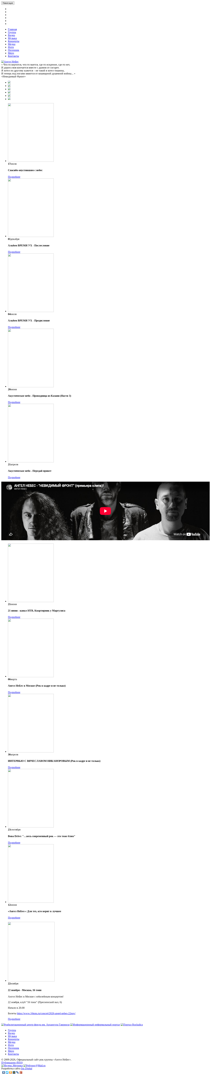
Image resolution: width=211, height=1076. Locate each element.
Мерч (11, 53)
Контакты (13, 56)
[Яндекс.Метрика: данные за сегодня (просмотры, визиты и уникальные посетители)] (12, 1065)
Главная (12, 29)
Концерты (13, 41)
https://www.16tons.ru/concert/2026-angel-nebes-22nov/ (46, 1013)
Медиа (11, 44)
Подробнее (14, 176)
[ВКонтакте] (3, 1072)
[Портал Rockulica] (132, 1024)
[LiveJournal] (17, 1072)
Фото (11, 47)
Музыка (12, 38)
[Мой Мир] (14, 1072)
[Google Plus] (21, 1072)
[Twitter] (7, 1072)
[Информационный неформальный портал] (95, 1024)
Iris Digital (26, 1068)
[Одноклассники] (10, 1072)
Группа (12, 32)
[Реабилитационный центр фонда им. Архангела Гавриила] (35, 1024)
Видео (11, 35)
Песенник (13, 50)
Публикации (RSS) (12, 1062)
